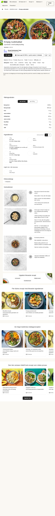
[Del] (49, 55)
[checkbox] (4, 47)
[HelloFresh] (4, 2)
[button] (27, 135)
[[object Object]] (46, 55)
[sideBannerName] (27, 85)
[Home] (2, 9)
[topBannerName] (27, 15)
